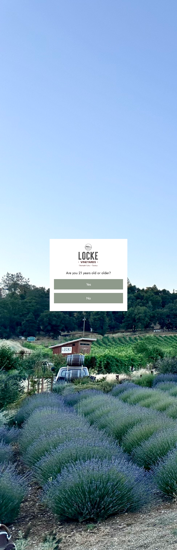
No (88, 298)
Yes (88, 284)
